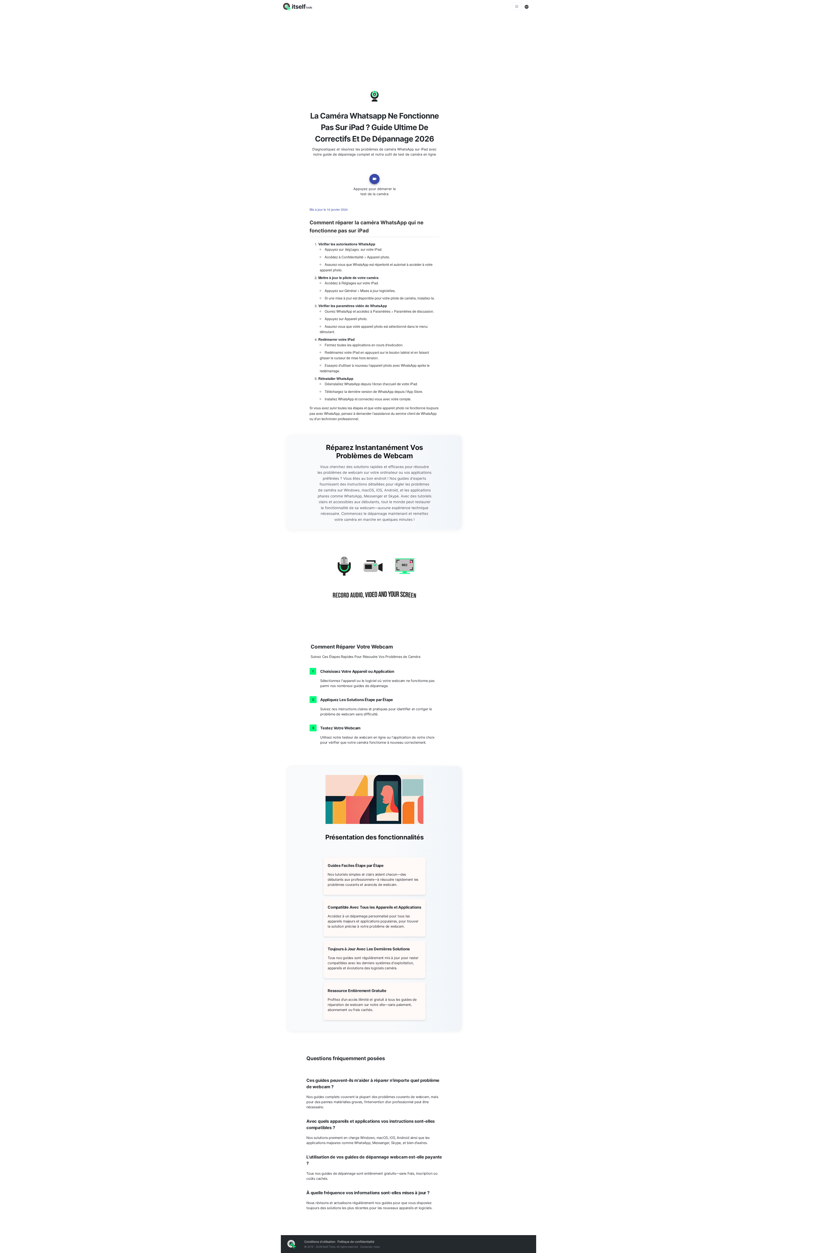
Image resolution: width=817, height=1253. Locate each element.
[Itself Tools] (374, 583)
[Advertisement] (408, 44)
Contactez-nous (370, 1246)
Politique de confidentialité (355, 1241)
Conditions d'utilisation (319, 1241)
